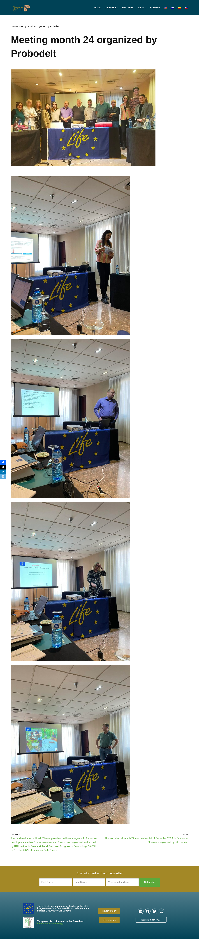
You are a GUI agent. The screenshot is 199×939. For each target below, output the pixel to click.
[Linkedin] (140, 911)
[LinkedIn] (3, 472)
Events (142, 7)
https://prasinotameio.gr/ (50, 923)
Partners (127, 7)
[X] (3, 467)
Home (14, 26)
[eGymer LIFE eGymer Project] (21, 8)
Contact (155, 7)
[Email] (3, 476)
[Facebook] (147, 911)
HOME (97, 7)
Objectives (111, 7)
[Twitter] (154, 911)
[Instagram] (161, 911)
